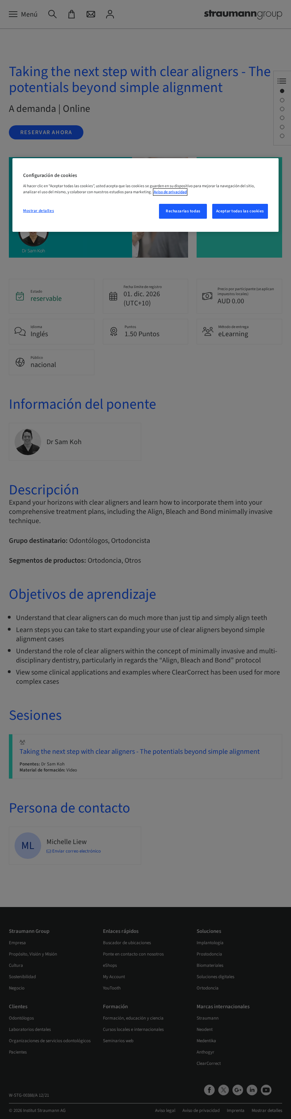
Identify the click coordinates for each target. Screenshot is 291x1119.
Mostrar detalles (38, 211)
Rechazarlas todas (183, 211)
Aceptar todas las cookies (240, 211)
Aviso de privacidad (170, 192)
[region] (145, 195)
